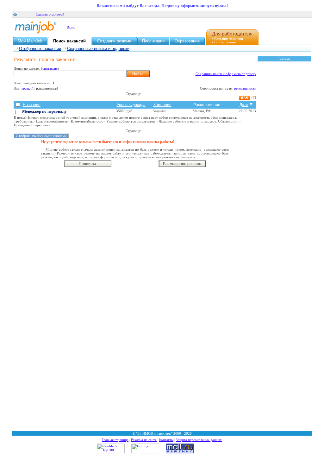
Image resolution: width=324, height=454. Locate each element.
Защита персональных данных (199, 440)
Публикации (153, 41)
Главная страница (115, 440)
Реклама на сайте (144, 440)
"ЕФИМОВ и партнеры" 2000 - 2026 (164, 433)
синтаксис (50, 68)
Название (31, 105)
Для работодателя (232, 33)
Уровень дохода (131, 105)
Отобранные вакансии (40, 48)
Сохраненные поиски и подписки (98, 48)
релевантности (245, 88)
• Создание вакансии (227, 39)
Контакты (166, 440)
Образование (187, 41)
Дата (244, 105)
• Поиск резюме (224, 42)
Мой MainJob (30, 41)
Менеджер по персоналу (44, 111)
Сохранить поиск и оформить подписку (226, 74)
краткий (28, 88)
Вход (71, 27)
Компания (162, 105)
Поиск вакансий (69, 41)
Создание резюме (114, 41)
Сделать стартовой (50, 14)
